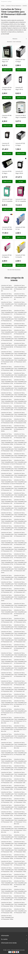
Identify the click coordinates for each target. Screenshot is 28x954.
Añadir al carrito (7, 69)
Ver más (21, 181)
